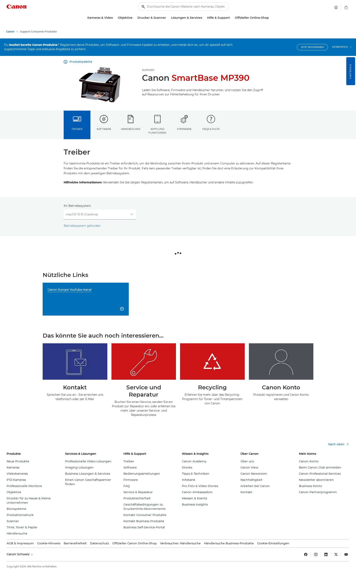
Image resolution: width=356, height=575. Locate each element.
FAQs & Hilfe (211, 129)
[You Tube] (346, 554)
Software (104, 129)
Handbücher (130, 129)
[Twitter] (336, 554)
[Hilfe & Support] (231, 18)
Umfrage (350, 71)
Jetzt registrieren (312, 47)
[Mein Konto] (336, 7)
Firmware (184, 129)
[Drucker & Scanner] (167, 18)
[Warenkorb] (346, 7)
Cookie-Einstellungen (273, 543)
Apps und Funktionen (157, 130)
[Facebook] (305, 554)
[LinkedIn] (326, 554)
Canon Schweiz (18, 554)
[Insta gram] (315, 554)
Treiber (77, 129)
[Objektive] (134, 18)
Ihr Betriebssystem (77, 206)
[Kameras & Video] (114, 18)
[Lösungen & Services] (203, 18)
